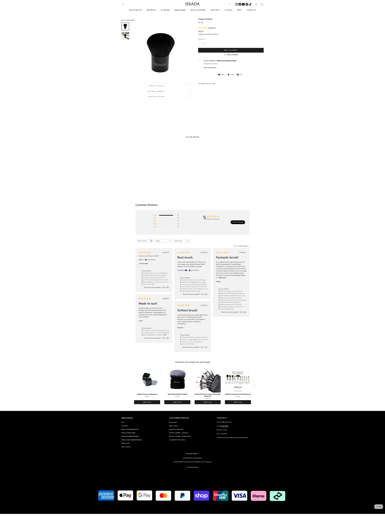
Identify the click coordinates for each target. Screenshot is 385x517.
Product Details (156, 86)
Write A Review (238, 222)
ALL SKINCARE (165, 10)
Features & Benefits (156, 91)
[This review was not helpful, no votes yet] (167, 287)
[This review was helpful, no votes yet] (163, 287)
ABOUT (239, 10)
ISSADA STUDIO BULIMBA (128, 433)
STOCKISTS (229, 10)
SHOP (122, 422)
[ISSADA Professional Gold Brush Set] (238, 379)
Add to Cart (147, 402)
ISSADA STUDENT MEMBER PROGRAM (131, 440)
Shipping (201, 34)
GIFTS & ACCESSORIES (198, 10)
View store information (210, 67)
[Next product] (254, 385)
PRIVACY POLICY (173, 426)
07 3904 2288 (224, 426)
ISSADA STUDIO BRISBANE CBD (130, 429)
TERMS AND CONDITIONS (176, 429)
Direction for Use (156, 96)
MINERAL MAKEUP (180, 10)
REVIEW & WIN (125, 443)
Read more (222, 278)
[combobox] (163, 241)
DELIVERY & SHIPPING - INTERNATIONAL (180, 436)
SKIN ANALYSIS (151, 10)
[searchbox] (142, 240)
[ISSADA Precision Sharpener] (147, 379)
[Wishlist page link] (230, 4)
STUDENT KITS (251, 10)
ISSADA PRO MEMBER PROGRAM (130, 436)
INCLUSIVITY (124, 426)
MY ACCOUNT (173, 422)
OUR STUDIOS (215, 10)
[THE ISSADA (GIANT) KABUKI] (177, 379)
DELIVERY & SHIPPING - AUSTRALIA (178, 433)
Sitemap (208, 462)
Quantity (202, 39)
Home (123, 20)
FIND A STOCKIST (126, 447)
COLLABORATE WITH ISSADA (177, 440)
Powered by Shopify (192, 467)
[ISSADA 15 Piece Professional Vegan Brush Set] (208, 379)
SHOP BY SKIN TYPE (135, 10)
